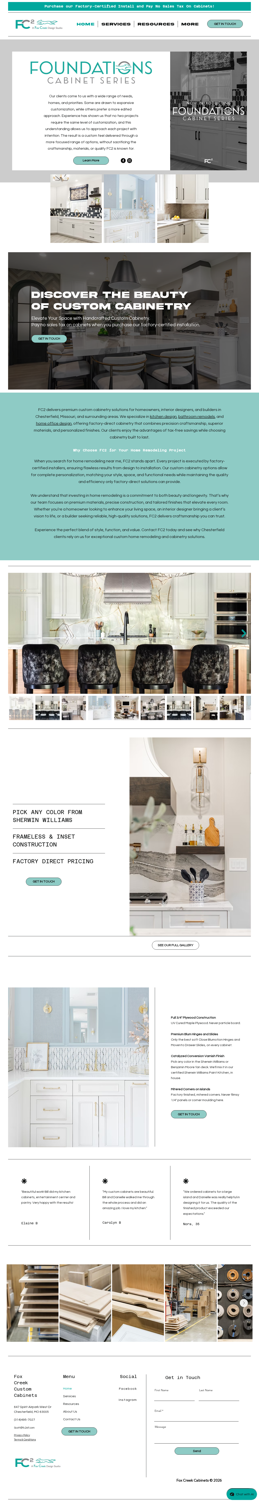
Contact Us (71, 1419)
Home (67, 1388)
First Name (162, 1390)
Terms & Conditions (25, 1439)
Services (69, 1396)
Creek (21, 1382)
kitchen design (163, 417)
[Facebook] (123, 160)
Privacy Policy (22, 1435)
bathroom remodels (196, 417)
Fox (18, 1376)
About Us (70, 1411)
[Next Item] (244, 633)
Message (160, 1426)
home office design (54, 424)
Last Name (206, 1390)
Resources (71, 1404)
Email (158, 1410)
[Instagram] (129, 160)
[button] (116, 24)
